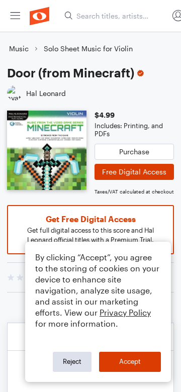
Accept (130, 361)
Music (19, 48)
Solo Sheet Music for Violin (88, 48)
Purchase (134, 151)
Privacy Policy (125, 312)
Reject (72, 361)
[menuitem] (15, 16)
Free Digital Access (134, 171)
